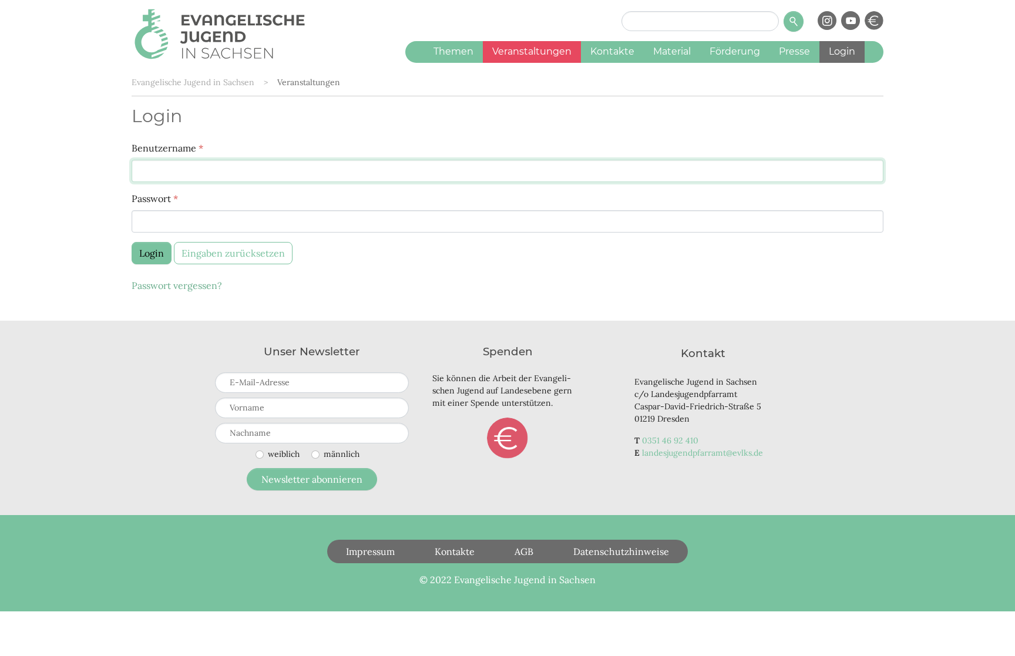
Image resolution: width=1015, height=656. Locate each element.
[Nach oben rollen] (989, 630)
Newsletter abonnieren (311, 479)
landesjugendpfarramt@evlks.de (702, 453)
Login (151, 253)
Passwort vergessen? (177, 285)
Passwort (155, 198)
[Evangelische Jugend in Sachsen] (220, 32)
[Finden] (794, 21)
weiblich (284, 454)
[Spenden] (874, 20)
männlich (341, 454)
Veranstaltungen (308, 82)
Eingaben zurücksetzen (233, 253)
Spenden (507, 438)
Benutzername (167, 148)
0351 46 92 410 (670, 440)
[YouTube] (850, 20)
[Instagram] (827, 20)
